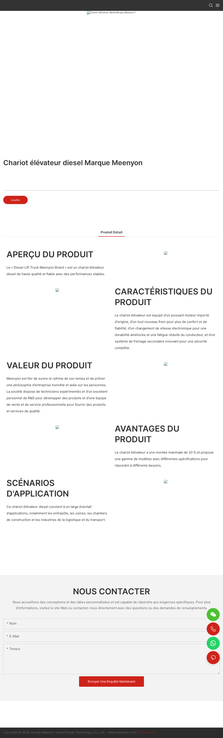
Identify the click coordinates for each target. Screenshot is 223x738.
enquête (15, 200)
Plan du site (147, 732)
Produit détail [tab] (111, 232)
